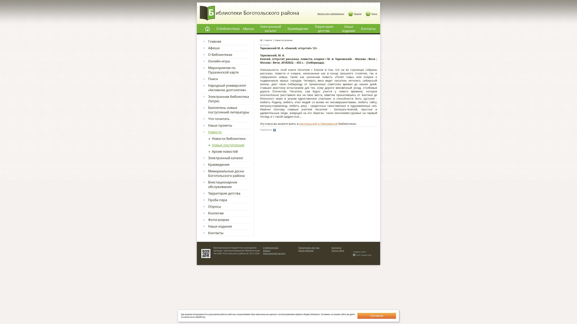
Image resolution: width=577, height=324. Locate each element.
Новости (215, 132)
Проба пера (217, 200)
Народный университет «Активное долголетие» (227, 87)
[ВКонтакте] (274, 130)
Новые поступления (228, 145)
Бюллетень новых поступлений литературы (228, 109)
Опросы (214, 206)
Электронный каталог (270, 28)
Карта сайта (337, 250)
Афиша (248, 29)
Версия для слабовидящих (331, 14)
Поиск (374, 14)
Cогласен (376, 315)
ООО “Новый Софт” (364, 255)
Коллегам (216, 213)
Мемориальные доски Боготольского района (226, 173)
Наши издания (348, 28)
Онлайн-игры (219, 61)
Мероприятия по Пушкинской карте (223, 69)
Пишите (358, 14)
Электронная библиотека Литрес (228, 98)
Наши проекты (220, 125)
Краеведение (298, 29)
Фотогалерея (218, 219)
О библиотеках (228, 29)
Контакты (368, 29)
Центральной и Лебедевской (318, 124)
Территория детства (323, 28)
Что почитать (219, 118)
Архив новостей (225, 151)
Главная (214, 41)
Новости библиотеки (229, 138)
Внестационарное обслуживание (222, 184)
